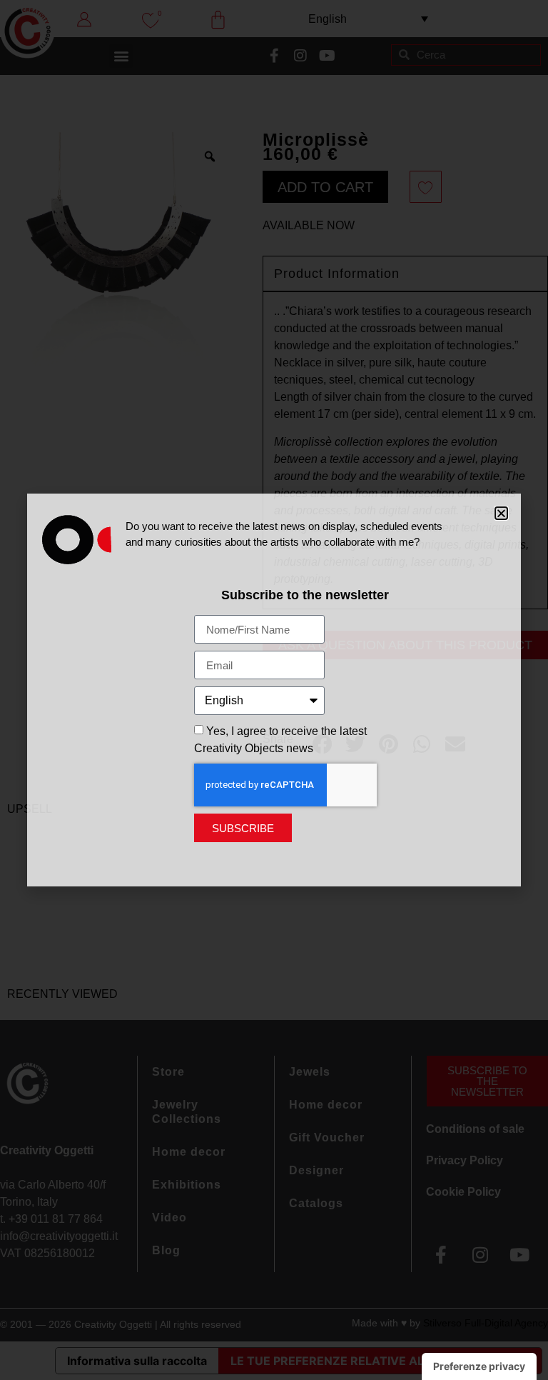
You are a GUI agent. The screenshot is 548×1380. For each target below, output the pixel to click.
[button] (501, 513)
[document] (274, 690)
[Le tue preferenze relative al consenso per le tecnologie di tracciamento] (479, 1366)
